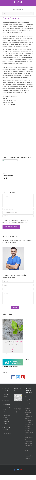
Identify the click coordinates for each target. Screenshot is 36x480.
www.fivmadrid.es (10, 104)
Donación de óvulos (6, 389)
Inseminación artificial (7, 428)
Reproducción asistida (7, 434)
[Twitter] (18, 377)
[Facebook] (13, 377)
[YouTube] (23, 377)
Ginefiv (4, 173)
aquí (26, 447)
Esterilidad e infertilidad (7, 402)
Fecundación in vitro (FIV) (7, 410)
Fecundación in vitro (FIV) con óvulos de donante (7, 419)
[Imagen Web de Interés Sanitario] (18, 395)
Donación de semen (6, 395)
